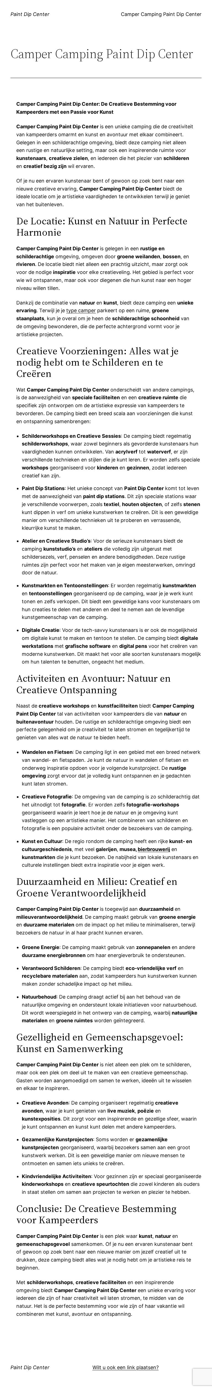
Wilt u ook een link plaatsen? (125, 1367)
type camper (81, 310)
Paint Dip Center (29, 14)
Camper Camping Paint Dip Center (161, 14)
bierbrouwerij (154, 849)
